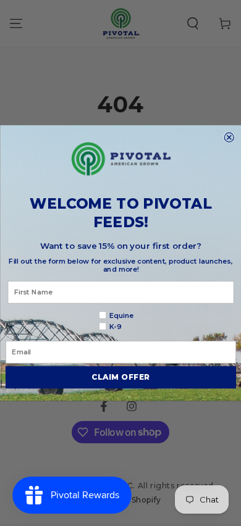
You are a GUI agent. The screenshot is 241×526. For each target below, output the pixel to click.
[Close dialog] (229, 137)
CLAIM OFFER (120, 377)
